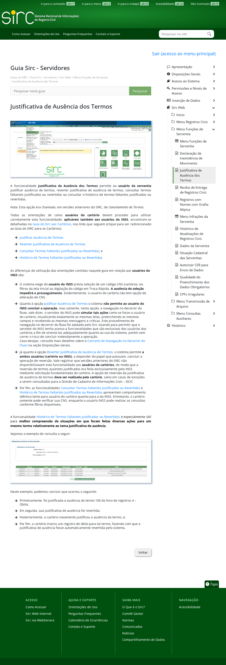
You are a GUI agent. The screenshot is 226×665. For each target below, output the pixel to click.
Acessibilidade (169, 4)
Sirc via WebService (40, 620)
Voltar (143, 552)
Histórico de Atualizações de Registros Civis (191, 233)
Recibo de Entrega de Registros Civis (193, 190)
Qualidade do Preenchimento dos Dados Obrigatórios (195, 282)
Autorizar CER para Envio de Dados (194, 267)
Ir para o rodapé (132, 4)
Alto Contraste (204, 4)
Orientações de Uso (47, 34)
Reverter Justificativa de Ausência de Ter (49, 244)
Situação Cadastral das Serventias (194, 255)
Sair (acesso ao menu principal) (184, 53)
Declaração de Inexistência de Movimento (191, 158)
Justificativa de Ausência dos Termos (35, 81)
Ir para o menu (96, 4)
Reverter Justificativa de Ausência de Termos (80, 352)
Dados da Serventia (194, 246)
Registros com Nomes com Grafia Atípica (194, 204)
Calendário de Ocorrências (88, 620)
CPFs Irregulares (192, 294)
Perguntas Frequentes (77, 34)
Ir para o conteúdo (57, 4)
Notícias (128, 633)
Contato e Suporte (108, 34)
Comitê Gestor (132, 613)
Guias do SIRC (18, 77)
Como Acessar (21, 34)
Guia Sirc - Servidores (43, 77)
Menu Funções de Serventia (91, 77)
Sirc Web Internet (38, 613)
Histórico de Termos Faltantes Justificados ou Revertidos (61, 258)
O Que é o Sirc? (133, 607)
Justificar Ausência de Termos (41, 238)
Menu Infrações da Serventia (194, 219)
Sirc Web (65, 77)
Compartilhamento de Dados (143, 639)
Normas (128, 620)
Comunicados (132, 626)
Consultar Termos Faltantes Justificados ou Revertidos (59, 251)
